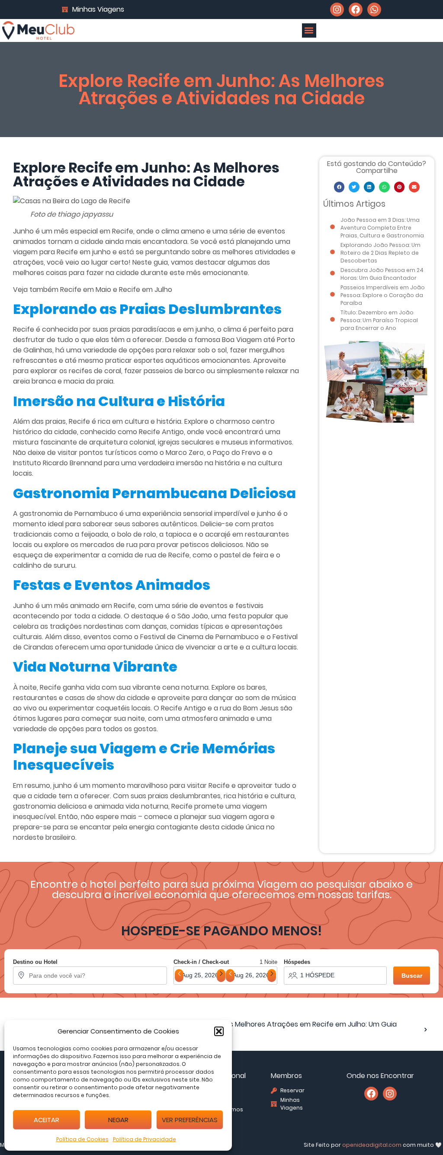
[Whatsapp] (374, 9)
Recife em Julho (145, 289)
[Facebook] (356, 9)
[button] (219, 1031)
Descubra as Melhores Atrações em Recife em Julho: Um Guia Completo (294, 1029)
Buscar (411, 975)
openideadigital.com (371, 1145)
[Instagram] (337, 9)
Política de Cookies (82, 1139)
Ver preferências (190, 1119)
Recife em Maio (85, 289)
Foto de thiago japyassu (71, 214)
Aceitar (46, 1119)
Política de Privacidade (144, 1139)
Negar (118, 1119)
